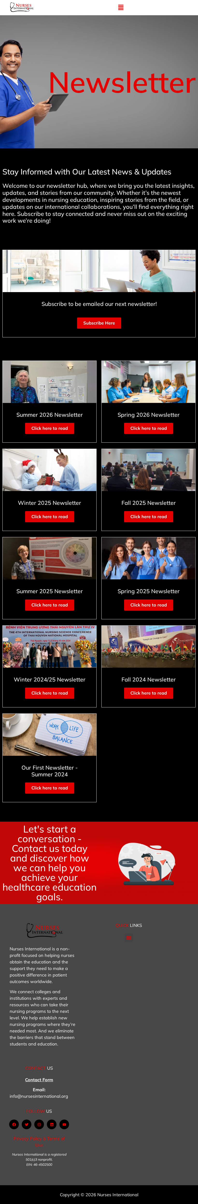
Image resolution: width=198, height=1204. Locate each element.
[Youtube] (64, 1124)
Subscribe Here (99, 323)
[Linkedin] (52, 1124)
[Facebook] (14, 1124)
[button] (121, 7)
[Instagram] (39, 1124)
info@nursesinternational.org (39, 1096)
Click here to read (49, 428)
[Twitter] (27, 1124)
